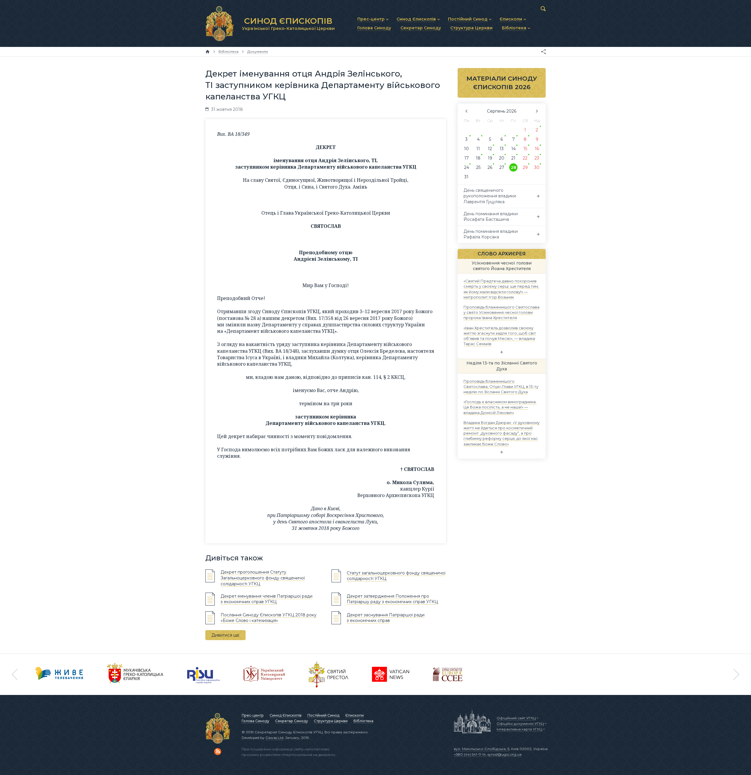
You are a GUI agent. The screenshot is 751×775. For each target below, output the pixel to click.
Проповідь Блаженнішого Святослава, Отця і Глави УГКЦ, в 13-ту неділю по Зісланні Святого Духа (501, 386)
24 (466, 167)
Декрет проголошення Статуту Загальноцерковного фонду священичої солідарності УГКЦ (263, 577)
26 (490, 167)
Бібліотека (363, 721)
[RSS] (217, 751)
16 (537, 148)
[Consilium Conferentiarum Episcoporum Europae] (448, 674)
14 (513, 148)
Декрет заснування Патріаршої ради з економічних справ (385, 617)
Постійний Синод (323, 715)
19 (490, 158)
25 (478, 167)
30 (536, 167)
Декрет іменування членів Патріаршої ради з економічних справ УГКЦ (266, 599)
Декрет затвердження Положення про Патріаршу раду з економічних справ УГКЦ (392, 599)
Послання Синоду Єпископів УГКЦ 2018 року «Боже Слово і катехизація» (269, 617)
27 (501, 167)
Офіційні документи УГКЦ (520, 723)
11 (478, 148)
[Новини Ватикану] (391, 674)
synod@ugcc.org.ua (505, 754)
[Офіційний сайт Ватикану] (329, 674)
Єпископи (354, 715)
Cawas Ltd (274, 737)
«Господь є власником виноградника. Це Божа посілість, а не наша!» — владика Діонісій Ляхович (500, 407)
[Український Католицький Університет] (264, 674)
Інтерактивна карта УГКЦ (519, 729)
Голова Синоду (255, 721)
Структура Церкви (331, 721)
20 (501, 158)
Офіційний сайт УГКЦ (516, 718)
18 (478, 158)
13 (502, 148)
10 (466, 148)
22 (525, 158)
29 (525, 167)
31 (466, 176)
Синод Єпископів (286, 715)
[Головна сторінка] (207, 51)
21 (513, 158)
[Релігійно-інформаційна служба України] (203, 674)
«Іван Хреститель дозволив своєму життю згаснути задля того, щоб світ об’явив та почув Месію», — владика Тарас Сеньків (500, 335)
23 (537, 158)
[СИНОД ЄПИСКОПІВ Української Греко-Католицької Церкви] (219, 23)
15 (525, 148)
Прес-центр (253, 715)
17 (466, 158)
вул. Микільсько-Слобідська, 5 (481, 749)
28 (513, 167)
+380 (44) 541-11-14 (470, 754)
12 (490, 148)
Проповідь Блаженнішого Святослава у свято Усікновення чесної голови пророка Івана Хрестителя (501, 312)
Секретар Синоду (291, 721)
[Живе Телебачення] (59, 674)
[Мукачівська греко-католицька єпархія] (135, 674)
